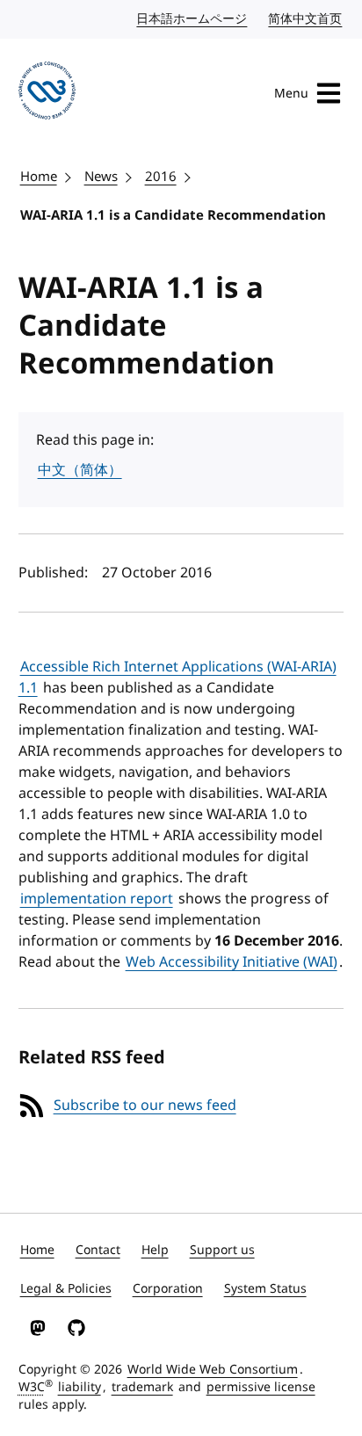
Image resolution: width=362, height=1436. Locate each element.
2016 (161, 176)
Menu (291, 93)
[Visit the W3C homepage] (47, 94)
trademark (142, 1387)
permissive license (260, 1387)
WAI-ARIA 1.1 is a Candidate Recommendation (173, 215)
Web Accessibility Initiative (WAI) (231, 962)
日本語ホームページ (192, 19)
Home (38, 176)
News (101, 176)
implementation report (96, 899)
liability (79, 1387)
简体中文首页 (306, 19)
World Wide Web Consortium (212, 1369)
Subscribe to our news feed (145, 1105)
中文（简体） (80, 470)
